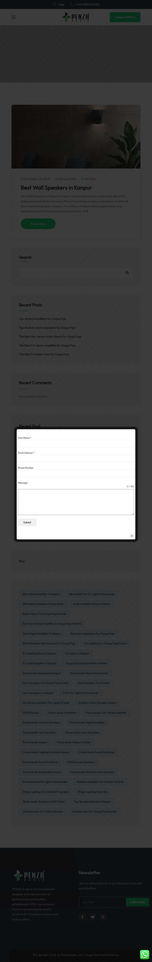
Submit (27, 522)
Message (22, 482)
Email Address (26, 452)
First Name (24, 437)
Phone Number (25, 467)
